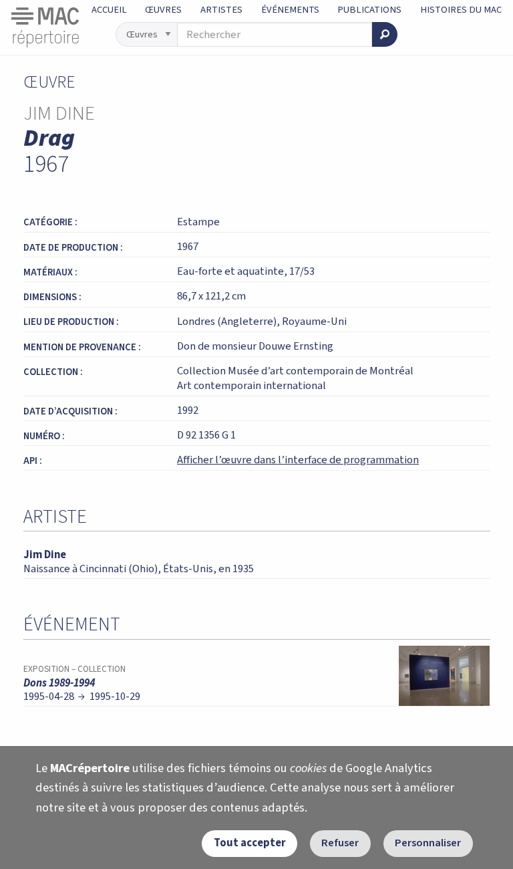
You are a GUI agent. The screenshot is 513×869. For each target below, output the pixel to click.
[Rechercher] (384, 34)
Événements (290, 10)
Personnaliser (428, 843)
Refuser (340, 843)
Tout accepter (250, 843)
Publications (369, 10)
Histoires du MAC (461, 10)
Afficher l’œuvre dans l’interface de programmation (298, 460)
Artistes (221, 10)
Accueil (109, 10)
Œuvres (163, 10)
